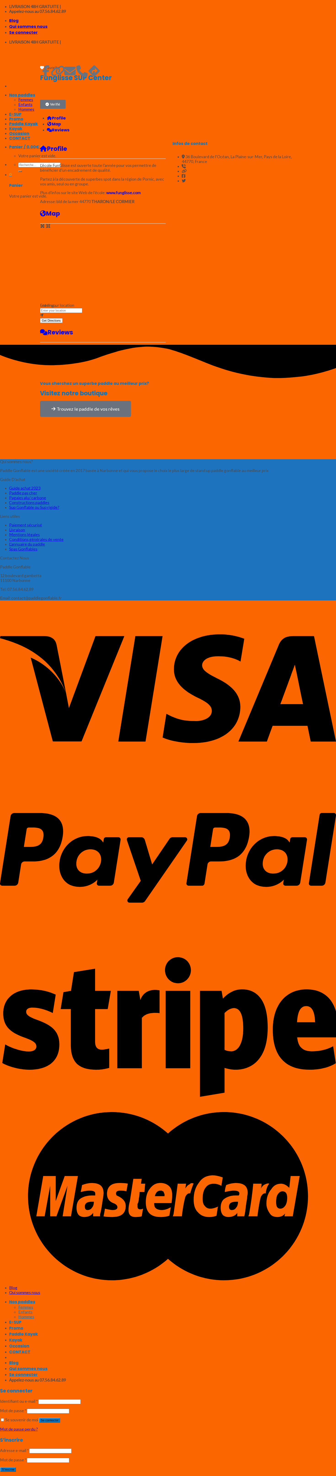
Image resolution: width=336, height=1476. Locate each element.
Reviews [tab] (60, 130)
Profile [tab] (59, 118)
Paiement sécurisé (25, 525)
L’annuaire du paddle (27, 544)
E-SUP (15, 1322)
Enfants (25, 1312)
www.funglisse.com (123, 192)
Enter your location (57, 305)
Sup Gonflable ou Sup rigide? (34, 507)
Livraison (17, 529)
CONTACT (19, 1352)
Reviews (60, 332)
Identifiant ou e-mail (19, 1401)
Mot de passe (13, 1410)
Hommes (26, 1316)
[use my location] (103, 315)
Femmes (25, 1307)
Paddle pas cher (23, 493)
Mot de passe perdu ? (19, 1429)
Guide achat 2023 (24, 488)
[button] (53, 104)
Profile (57, 148)
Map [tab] (56, 124)
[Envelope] (70, 71)
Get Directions (51, 320)
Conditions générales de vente (36, 539)
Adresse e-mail (14, 1450)
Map (53, 213)
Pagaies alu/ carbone (27, 497)
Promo (16, 1328)
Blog (14, 20)
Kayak (15, 1340)
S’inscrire (8, 1469)
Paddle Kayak (23, 1334)
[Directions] (94, 71)
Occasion (19, 1346)
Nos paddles (22, 1302)
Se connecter (49, 1420)
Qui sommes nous (28, 26)
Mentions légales (24, 534)
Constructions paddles (29, 502)
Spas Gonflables (23, 549)
